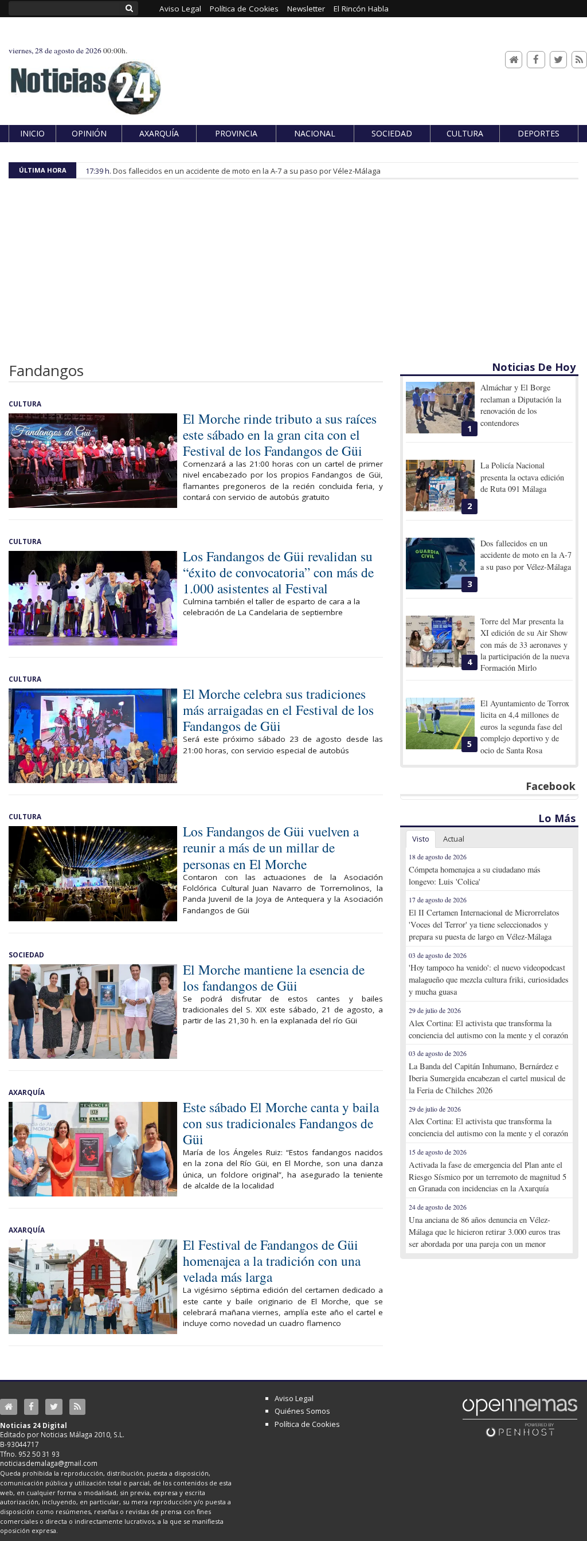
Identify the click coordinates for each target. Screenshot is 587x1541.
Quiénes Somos (302, 1411)
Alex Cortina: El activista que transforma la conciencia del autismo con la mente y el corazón (488, 1029)
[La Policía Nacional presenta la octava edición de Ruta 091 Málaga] (440, 485)
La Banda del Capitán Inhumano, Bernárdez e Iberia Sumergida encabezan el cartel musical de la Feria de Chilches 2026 (487, 1078)
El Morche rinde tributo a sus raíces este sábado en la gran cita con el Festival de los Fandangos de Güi (280, 434)
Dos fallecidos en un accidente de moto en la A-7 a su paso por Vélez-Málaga (247, 171)
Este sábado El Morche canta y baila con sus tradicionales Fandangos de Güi (281, 1123)
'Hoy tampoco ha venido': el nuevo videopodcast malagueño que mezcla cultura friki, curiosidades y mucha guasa (489, 979)
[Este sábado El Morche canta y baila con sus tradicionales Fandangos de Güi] (93, 1149)
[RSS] (579, 60)
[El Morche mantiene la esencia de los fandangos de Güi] (93, 1011)
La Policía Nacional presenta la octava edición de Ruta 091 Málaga (522, 477)
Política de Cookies (307, 1424)
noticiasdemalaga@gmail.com (48, 1463)
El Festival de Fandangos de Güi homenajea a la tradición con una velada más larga (272, 1260)
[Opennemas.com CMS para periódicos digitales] (520, 1417)
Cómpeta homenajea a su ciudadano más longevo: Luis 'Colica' (475, 875)
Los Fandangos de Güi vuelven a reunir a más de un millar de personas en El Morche (271, 847)
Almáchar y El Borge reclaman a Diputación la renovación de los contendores (520, 405)
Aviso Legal (294, 1398)
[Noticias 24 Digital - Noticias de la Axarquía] (85, 82)
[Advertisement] (293, 274)
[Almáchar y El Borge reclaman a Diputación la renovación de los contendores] (440, 407)
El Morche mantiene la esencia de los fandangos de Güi (274, 977)
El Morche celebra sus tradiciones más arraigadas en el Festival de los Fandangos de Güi (278, 710)
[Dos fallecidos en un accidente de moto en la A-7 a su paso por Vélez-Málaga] (440, 563)
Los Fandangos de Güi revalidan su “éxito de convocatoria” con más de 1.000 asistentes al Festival (278, 572)
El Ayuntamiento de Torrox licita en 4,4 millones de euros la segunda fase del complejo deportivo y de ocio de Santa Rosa (524, 727)
